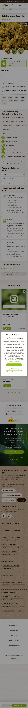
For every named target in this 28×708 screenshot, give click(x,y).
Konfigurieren (14, 368)
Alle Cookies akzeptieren (14, 364)
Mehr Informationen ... (14, 361)
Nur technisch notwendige (14, 371)
